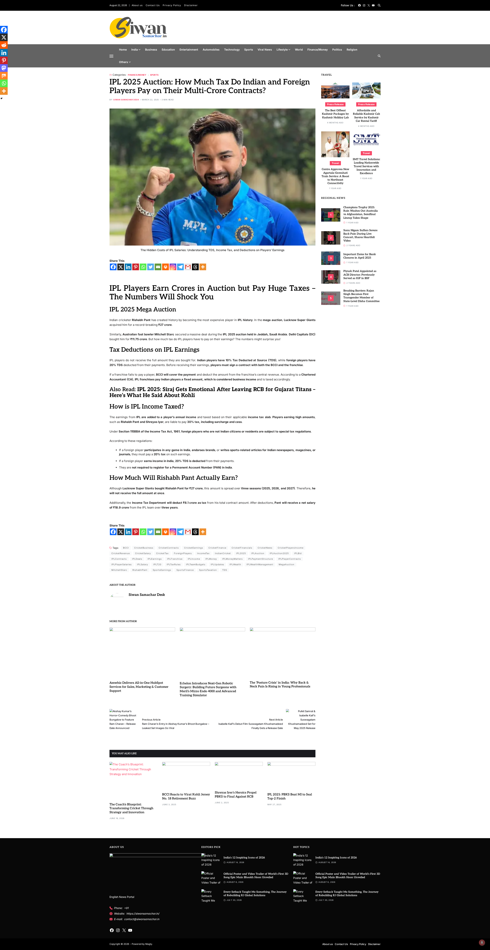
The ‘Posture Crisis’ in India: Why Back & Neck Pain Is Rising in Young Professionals (280, 685)
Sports (248, 49)
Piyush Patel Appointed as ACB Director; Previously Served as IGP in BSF (359, 274)
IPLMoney (211, 559)
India (134, 49)
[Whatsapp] (143, 267)
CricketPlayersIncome (290, 547)
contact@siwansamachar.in (141, 919)
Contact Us (153, 5)
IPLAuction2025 (279, 553)
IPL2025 (241, 553)
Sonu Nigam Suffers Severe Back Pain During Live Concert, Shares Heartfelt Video (360, 235)
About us (137, 5)
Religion (352, 49)
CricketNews (265, 547)
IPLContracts (119, 559)
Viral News (265, 49)
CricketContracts (169, 547)
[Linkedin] (128, 267)
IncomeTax (203, 553)
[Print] (165, 267)
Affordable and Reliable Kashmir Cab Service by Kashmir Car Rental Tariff (366, 116)
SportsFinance (185, 570)
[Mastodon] (4, 68)
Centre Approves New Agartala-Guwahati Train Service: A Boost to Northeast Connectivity (335, 176)
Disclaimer (191, 5)
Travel (335, 163)
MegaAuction (286, 564)
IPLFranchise (174, 559)
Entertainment (189, 49)
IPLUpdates (217, 564)
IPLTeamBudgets (195, 564)
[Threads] (195, 267)
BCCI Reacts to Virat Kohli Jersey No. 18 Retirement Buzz (186, 796)
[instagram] (364, 5)
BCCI (126, 547)
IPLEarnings (155, 559)
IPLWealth (235, 564)
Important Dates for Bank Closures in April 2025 (359, 256)
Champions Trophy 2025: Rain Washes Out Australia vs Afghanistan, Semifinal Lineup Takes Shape (360, 212)
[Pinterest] (135, 267)
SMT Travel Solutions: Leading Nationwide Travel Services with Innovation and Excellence (366, 166)
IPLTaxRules (174, 564)
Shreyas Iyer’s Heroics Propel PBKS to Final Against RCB (235, 794)
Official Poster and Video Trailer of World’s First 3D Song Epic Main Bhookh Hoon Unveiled (256, 875)
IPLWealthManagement (260, 564)
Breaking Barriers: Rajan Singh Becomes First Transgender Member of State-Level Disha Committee (361, 296)
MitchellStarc (119, 570)
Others (123, 62)
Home (123, 49)
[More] (202, 267)
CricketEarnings (193, 547)
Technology (232, 49)
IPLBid (298, 553)
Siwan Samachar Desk (126, 99)
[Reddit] (4, 45)
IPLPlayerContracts (289, 559)
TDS (224, 570)
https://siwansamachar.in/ (143, 913)
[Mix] (4, 75)
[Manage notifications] (482, 942)
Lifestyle (282, 49)
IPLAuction (257, 553)
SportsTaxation (208, 570)
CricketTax (162, 553)
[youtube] (373, 5)
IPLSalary (142, 564)
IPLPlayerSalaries (121, 564)
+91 (126, 908)
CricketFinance (217, 547)
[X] (120, 267)
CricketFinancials (242, 547)
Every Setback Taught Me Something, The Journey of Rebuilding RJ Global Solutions (255, 893)
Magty (148, 944)
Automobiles (211, 49)
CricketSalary (143, 553)
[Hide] (1, 98)
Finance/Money (317, 49)
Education (168, 49)
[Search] (379, 5)
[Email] (158, 267)
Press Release (335, 104)
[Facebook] (113, 267)
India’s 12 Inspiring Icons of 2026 (244, 857)
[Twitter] (150, 267)
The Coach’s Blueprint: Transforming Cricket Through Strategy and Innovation (131, 808)
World (299, 49)
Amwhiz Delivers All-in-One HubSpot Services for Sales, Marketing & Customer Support (138, 687)
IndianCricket (223, 553)
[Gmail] (188, 267)
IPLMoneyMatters (232, 559)
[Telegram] (180, 267)
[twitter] (368, 5)
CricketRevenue (120, 553)
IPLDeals (137, 559)
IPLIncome (194, 559)
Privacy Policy (172, 5)
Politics (337, 49)
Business (151, 49)
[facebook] (359, 5)
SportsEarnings (162, 570)
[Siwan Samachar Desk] (117, 600)
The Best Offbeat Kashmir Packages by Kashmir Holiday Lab (335, 114)
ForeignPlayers (183, 553)
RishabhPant (139, 570)
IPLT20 (157, 564)
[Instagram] (173, 267)
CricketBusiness (143, 547)
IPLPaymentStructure (260, 559)
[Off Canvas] (111, 56)
